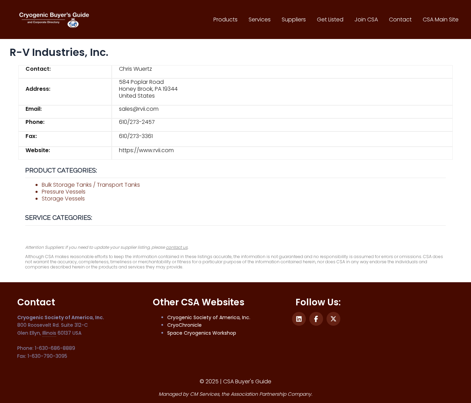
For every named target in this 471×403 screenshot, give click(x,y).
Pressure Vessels (64, 192)
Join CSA (366, 19)
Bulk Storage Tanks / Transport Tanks (91, 185)
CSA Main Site (441, 19)
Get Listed (330, 19)
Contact (400, 19)
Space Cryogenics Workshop (201, 333)
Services (260, 19)
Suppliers (294, 19)
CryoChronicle (184, 325)
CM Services (204, 394)
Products (225, 19)
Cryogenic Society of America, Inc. (208, 317)
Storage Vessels (63, 199)
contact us (177, 247)
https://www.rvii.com (146, 150)
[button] (299, 319)
